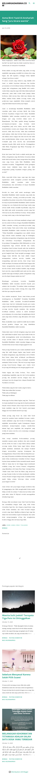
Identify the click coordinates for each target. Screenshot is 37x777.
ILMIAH (13, 525)
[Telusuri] (29, 3)
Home (8, 525)
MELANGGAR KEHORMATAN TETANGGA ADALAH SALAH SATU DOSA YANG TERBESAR (17, 736)
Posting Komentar (15, 638)
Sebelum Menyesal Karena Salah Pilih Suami (16, 676)
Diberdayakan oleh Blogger (19, 772)
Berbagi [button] (4, 528)
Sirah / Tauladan (22, 525)
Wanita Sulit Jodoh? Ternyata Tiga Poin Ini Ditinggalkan (18, 617)
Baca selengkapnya (8, 640)
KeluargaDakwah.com (14, 4)
